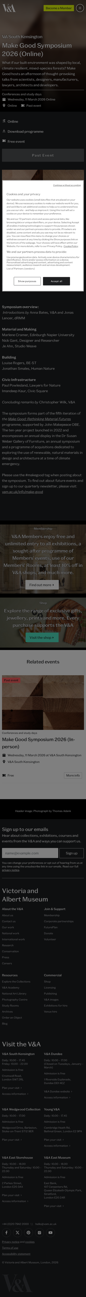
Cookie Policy (71, 246)
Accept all (56, 281)
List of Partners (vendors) (21, 268)
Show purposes (27, 281)
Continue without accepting (67, 185)
